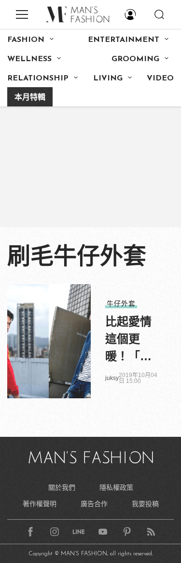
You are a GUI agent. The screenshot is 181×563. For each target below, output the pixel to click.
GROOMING (135, 59)
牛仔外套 (121, 303)
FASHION (25, 40)
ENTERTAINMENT (123, 40)
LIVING (108, 78)
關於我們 (61, 487)
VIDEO (160, 78)
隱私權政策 (116, 487)
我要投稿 (145, 504)
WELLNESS (29, 59)
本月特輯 (29, 98)
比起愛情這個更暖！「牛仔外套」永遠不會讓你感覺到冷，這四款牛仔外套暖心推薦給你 (128, 340)
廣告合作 (94, 504)
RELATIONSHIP (38, 78)
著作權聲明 (39, 504)
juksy (112, 378)
